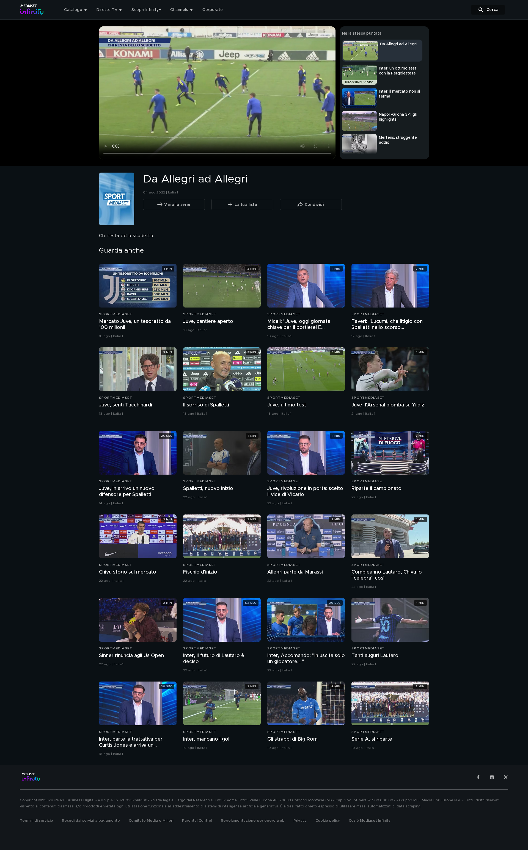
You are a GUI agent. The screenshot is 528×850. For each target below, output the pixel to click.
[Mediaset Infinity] (32, 9)
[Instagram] (492, 777)
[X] (505, 777)
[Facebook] (478, 777)
